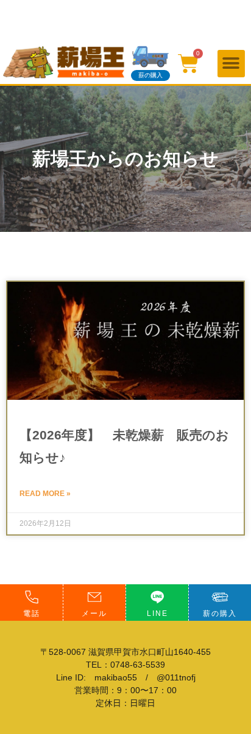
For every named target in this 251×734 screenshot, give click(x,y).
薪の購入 (150, 75)
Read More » (45, 493)
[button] (231, 63)
